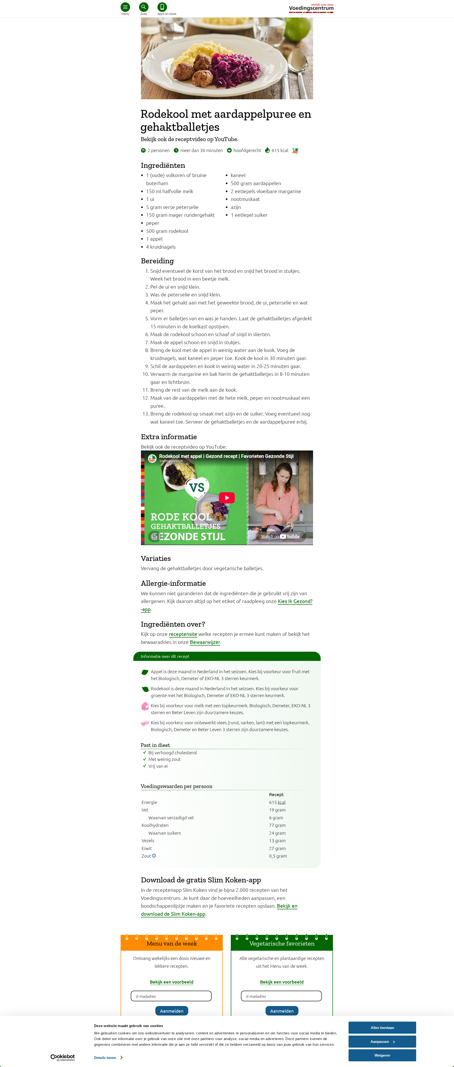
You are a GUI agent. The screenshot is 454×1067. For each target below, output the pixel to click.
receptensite (183, 634)
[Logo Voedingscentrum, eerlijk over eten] (311, 8)
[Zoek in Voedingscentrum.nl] (143, 7)
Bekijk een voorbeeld (171, 982)
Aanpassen (380, 1042)
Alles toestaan (382, 1028)
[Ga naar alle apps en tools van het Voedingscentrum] (162, 7)
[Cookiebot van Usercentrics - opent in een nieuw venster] (62, 1057)
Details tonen (105, 1058)
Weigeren (382, 1055)
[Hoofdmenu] (125, 7)
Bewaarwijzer (205, 642)
